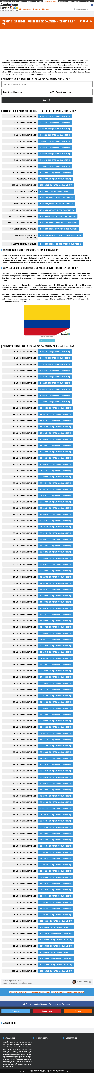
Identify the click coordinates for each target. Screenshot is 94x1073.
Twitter (16, 1011)
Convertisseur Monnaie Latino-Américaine (67, 992)
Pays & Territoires (26, 9)
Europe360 (39, 1)
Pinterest (48, 1011)
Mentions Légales (22, 1071)
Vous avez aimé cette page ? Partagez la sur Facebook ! (48, 1004)
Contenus (37, 9)
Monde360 (5, 1)
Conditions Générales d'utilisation (37, 1071)
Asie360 (21, 1)
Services (46, 9)
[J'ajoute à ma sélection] (84, 21)
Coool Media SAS (34, 1070)
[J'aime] (81, 21)
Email (78, 1011)
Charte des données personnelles (57, 1071)
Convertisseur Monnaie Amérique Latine (34, 992)
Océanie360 (77, 1)
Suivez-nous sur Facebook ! (71, 1041)
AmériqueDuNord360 (65, 1)
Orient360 (87, 1)
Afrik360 (13, 1)
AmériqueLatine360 (50, 1)
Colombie (13, 992)
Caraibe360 (29, 1)
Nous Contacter (71, 1071)
